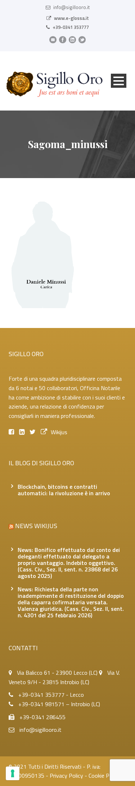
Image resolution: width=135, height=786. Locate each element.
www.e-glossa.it (71, 18)
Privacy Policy (66, 775)
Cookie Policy (104, 775)
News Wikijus (36, 526)
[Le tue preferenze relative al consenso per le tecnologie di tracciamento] (12, 773)
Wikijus (59, 432)
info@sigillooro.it (71, 7)
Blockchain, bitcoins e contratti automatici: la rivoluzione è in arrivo (64, 489)
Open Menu (118, 81)
